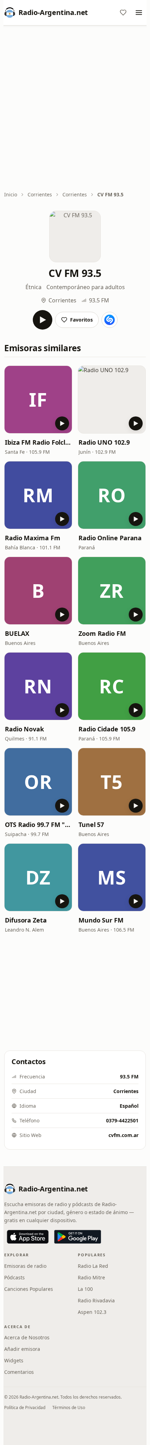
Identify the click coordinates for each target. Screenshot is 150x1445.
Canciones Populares (28, 1289)
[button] (38, 400)
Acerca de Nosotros (27, 1337)
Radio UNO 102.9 (104, 442)
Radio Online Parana (110, 538)
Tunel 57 (91, 824)
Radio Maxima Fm (32, 538)
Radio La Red (93, 1266)
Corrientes (40, 194)
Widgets (13, 1360)
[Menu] (139, 13)
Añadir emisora (22, 1349)
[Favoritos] (123, 12)
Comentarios (19, 1372)
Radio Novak (24, 729)
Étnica (33, 287)
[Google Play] (77, 1237)
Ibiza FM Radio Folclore (38, 442)
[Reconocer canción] (110, 320)
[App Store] (27, 1237)
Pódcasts (14, 1277)
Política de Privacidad (24, 1407)
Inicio (10, 194)
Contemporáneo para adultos (85, 287)
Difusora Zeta (26, 920)
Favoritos (81, 319)
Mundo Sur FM (100, 920)
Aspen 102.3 (92, 1312)
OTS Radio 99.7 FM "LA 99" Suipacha (38, 824)
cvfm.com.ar (123, 1135)
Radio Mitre (91, 1277)
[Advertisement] (75, 109)
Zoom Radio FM (102, 633)
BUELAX (17, 633)
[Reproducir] (42, 320)
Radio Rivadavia (96, 1300)
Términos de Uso (68, 1407)
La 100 (85, 1289)
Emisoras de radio (25, 1266)
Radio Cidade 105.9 (106, 729)
